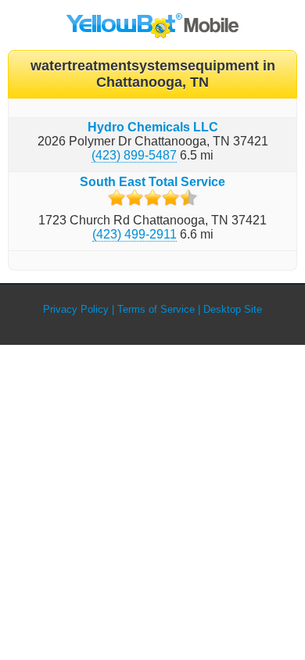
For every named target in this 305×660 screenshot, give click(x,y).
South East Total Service (152, 181)
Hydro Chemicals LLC (153, 127)
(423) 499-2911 (134, 234)
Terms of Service (156, 309)
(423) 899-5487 (134, 155)
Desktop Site (232, 309)
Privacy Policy (76, 309)
